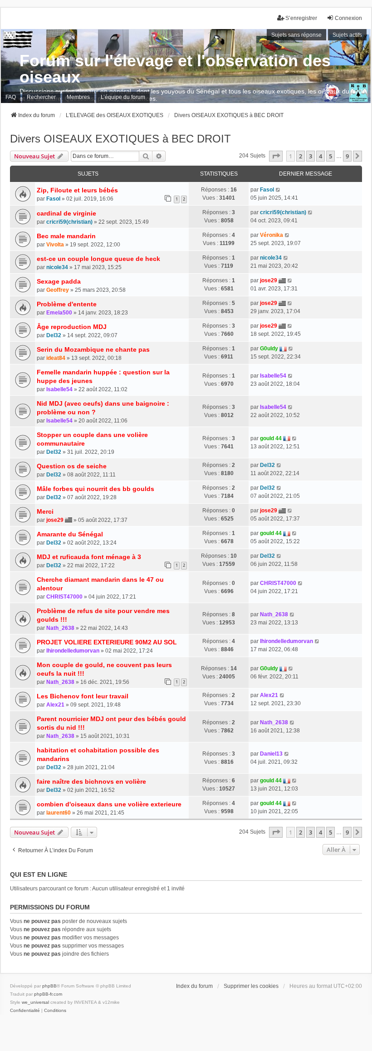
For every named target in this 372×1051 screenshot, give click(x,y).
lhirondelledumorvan (72, 651)
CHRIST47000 (64, 597)
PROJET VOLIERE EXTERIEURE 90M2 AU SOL (107, 642)
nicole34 (57, 267)
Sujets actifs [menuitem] (347, 35)
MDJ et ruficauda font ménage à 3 (89, 556)
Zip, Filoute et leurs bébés (77, 190)
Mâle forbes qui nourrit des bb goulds (95, 488)
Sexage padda (59, 281)
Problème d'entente (67, 304)
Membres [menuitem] (78, 97)
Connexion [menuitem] (348, 18)
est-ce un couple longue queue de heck (98, 258)
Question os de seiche (72, 466)
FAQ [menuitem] (10, 97)
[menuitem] (25, 1011)
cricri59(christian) (69, 222)
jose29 (268, 280)
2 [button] (300, 156)
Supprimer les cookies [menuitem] (251, 986)
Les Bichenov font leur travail (82, 696)
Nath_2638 (60, 628)
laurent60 (58, 813)
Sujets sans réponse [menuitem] (296, 35)
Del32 (53, 335)
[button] (276, 156)
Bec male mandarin (66, 236)
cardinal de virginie (66, 213)
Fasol (53, 199)
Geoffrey (57, 290)
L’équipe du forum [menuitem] (123, 97)
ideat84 (55, 358)
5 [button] (330, 156)
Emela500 (59, 312)
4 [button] (320, 156)
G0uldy (269, 348)
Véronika (271, 235)
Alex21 (55, 705)
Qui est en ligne (38, 874)
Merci (45, 511)
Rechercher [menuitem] (41, 97)
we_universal (35, 1002)
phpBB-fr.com (48, 994)
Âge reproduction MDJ (72, 326)
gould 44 (271, 438)
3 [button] (310, 156)
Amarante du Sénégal (70, 534)
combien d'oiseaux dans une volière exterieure (109, 804)
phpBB (49, 985)
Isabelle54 (59, 389)
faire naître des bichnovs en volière (91, 781)
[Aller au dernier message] (278, 190)
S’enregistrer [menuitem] (301, 18)
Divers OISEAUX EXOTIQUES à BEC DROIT (120, 139)
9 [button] (347, 156)
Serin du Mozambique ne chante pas (93, 349)
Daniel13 (271, 754)
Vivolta (55, 244)
